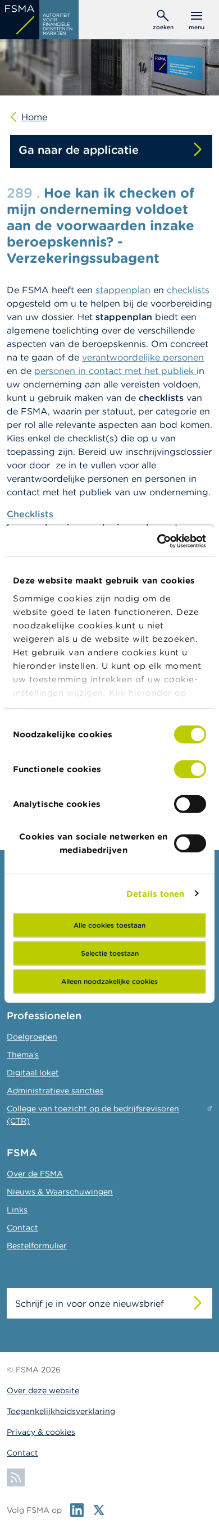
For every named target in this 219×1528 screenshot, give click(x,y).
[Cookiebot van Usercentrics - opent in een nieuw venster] (157, 540)
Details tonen (155, 893)
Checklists (30, 513)
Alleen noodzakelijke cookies (109, 981)
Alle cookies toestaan (109, 925)
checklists (188, 289)
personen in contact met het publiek (115, 370)
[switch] (190, 769)
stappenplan (122, 289)
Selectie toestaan (110, 953)
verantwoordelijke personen (143, 357)
